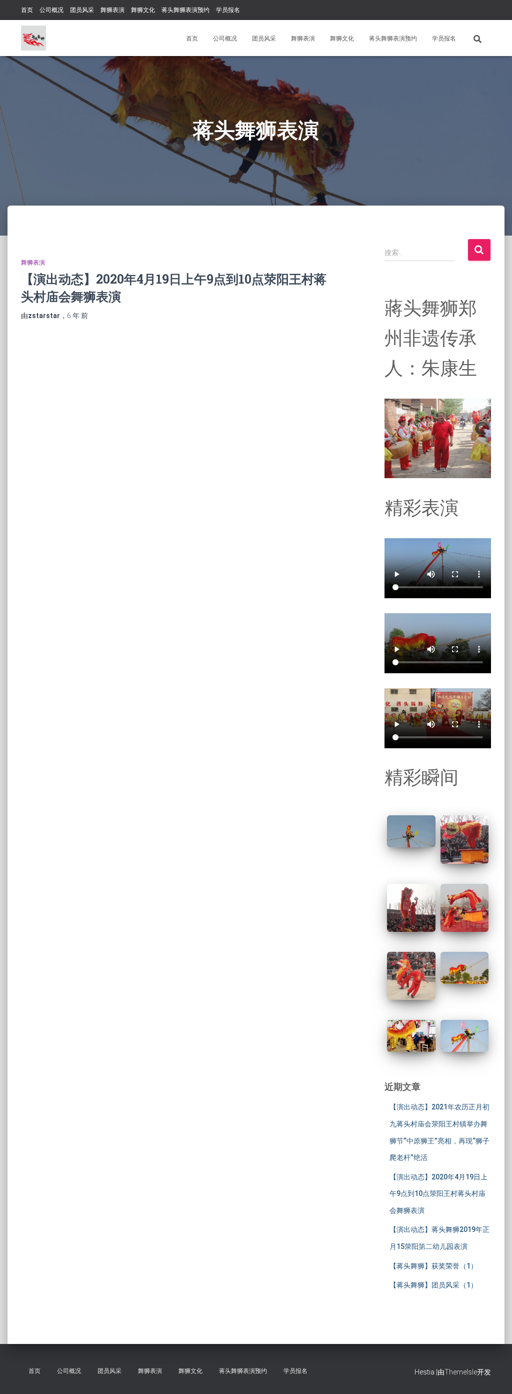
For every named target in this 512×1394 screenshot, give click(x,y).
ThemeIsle (460, 1372)
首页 (27, 10)
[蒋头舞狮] (34, 38)
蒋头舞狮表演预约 (186, 10)
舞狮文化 (143, 10)
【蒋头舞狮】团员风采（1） (434, 1285)
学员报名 (228, 10)
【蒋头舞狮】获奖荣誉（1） (434, 1266)
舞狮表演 (112, 10)
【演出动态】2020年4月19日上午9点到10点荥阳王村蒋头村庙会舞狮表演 (439, 1193)
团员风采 (82, 10)
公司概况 (52, 10)
